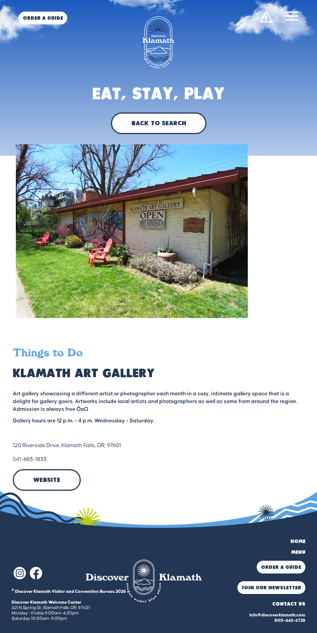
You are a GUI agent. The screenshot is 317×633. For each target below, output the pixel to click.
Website (46, 480)
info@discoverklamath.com (277, 615)
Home (297, 541)
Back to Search (158, 123)
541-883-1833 (29, 459)
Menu (298, 552)
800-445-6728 (289, 620)
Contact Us (288, 604)
